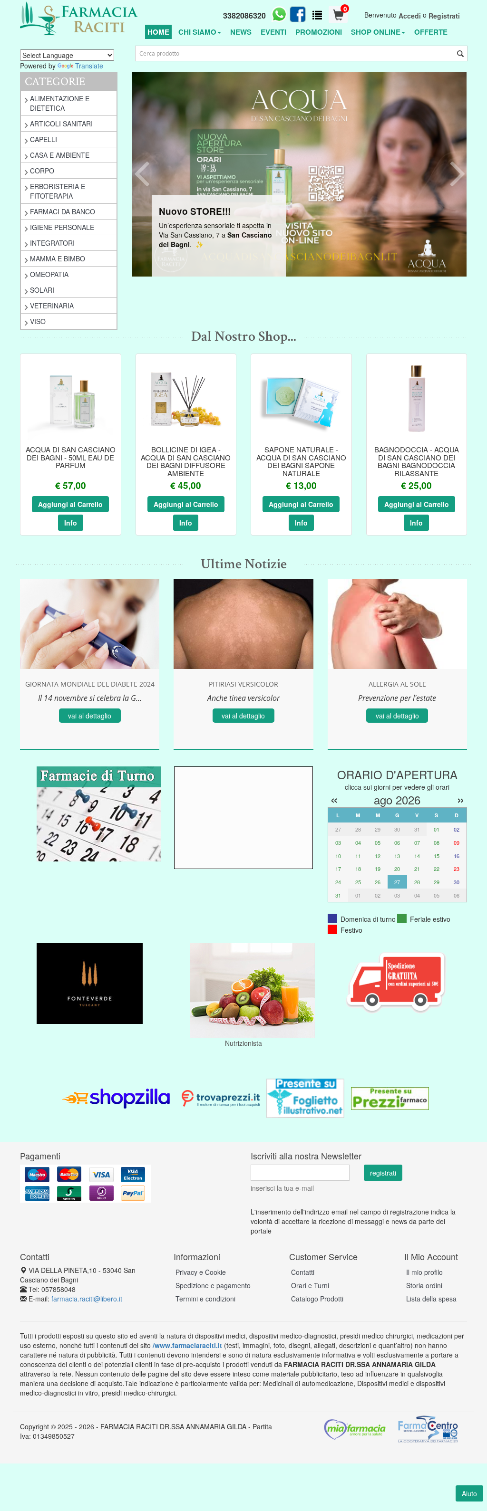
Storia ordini (424, 1285)
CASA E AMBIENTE (59, 155)
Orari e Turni (310, 1285)
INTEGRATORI (52, 243)
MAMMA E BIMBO (57, 258)
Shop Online (375, 32)
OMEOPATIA (49, 274)
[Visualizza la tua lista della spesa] (317, 14)
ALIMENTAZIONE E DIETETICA (59, 103)
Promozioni (318, 32)
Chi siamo (197, 32)
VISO (38, 321)
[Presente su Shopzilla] (116, 1097)
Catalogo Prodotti (317, 1298)
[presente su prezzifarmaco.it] (390, 1097)
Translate (89, 65)
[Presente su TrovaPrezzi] (220, 1097)
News (241, 32)
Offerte (431, 32)
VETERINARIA (52, 305)
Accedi (410, 15)
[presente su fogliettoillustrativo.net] (305, 1097)
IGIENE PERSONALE (62, 227)
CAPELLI (43, 139)
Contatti (302, 1272)
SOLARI (42, 290)
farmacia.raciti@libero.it (86, 1298)
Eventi (273, 32)
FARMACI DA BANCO (62, 211)
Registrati (444, 15)
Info (70, 522)
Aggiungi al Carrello (70, 504)
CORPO (42, 170)
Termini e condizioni (205, 1298)
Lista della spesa (431, 1298)
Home (158, 32)
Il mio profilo (424, 1272)
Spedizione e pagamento (213, 1285)
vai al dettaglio (89, 715)
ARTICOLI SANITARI (61, 123)
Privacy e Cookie (200, 1272)
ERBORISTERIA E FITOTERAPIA (57, 191)
